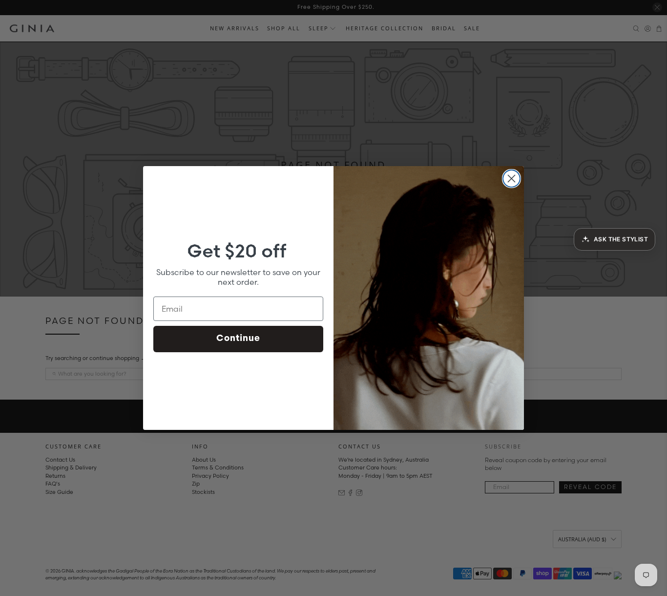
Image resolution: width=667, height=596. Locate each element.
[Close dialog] (511, 178)
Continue (238, 339)
